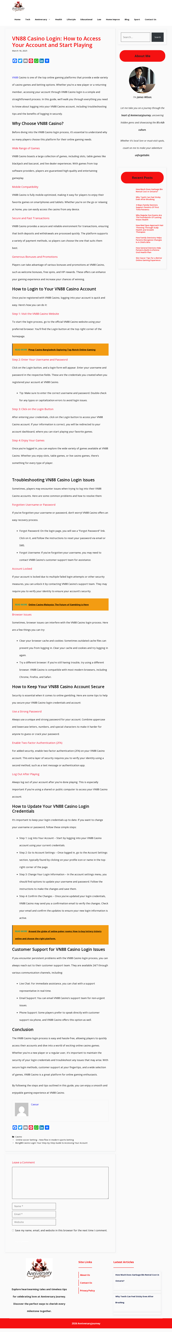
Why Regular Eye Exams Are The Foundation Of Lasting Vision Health (149, 217)
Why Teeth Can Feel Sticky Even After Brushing (148, 198)
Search (158, 37)
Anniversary (41, 19)
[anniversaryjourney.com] (18, 6)
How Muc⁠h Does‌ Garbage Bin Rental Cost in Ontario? (149, 190)
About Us (85, 1275)
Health (58, 19)
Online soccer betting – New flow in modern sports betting (44, 1139)
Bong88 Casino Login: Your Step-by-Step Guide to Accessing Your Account (51, 1142)
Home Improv (113, 19)
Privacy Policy (87, 1290)
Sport (137, 19)
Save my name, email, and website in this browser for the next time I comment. (61, 1230)
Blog (127, 19)
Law (99, 19)
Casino (18, 1136)
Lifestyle (71, 19)
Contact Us (150, 19)
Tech (27, 19)
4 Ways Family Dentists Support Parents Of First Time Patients (147, 207)
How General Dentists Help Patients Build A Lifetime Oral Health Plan (148, 250)
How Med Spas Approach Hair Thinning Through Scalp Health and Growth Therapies (149, 228)
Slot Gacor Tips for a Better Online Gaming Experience (149, 259)
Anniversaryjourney (89, 1323)
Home (17, 19)
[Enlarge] (152, 70)
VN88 (15, 77)
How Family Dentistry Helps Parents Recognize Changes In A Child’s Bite (149, 239)
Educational (86, 19)
